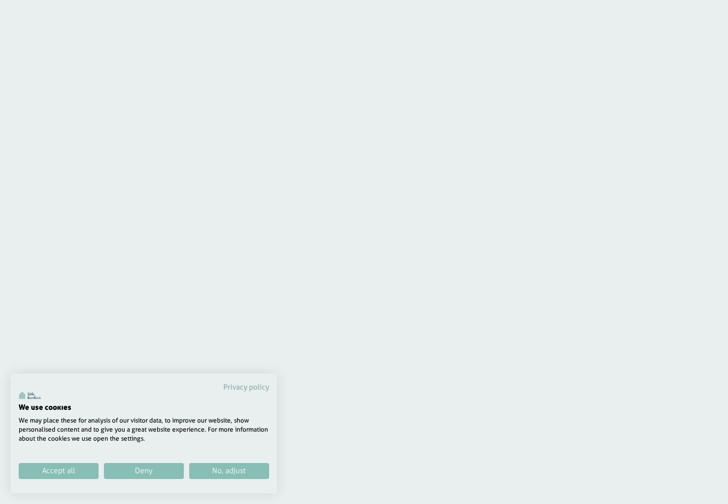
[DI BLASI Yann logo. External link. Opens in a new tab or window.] (30, 395)
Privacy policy (246, 387)
